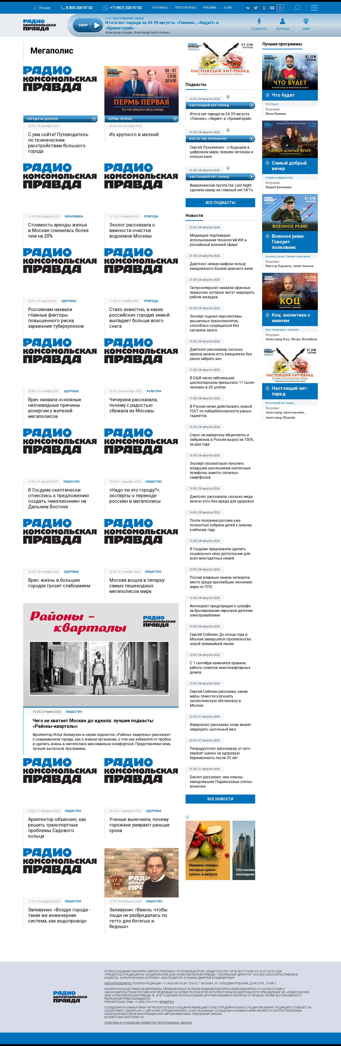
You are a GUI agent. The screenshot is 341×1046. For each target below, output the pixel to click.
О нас (228, 7)
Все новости (220, 799)
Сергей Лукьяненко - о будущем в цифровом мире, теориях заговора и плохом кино (221, 152)
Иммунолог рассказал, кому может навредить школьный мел (220, 726)
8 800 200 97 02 (79, 8)
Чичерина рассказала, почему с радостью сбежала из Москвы (133, 405)
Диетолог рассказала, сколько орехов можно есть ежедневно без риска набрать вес (221, 354)
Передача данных (42, 119)
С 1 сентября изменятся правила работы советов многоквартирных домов (220, 667)
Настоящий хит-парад (128, 18)
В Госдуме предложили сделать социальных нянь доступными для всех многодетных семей (220, 553)
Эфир (306, 29)
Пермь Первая (120, 119)
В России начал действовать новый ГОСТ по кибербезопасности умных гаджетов (221, 411)
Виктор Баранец (278, 266)
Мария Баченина (279, 187)
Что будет (283, 95)
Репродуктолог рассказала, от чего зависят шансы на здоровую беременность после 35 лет (220, 753)
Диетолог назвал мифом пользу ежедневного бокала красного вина (221, 266)
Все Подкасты (220, 202)
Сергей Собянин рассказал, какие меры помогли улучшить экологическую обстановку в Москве (219, 698)
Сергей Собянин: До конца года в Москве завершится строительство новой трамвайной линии (220, 639)
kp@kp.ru (166, 1002)
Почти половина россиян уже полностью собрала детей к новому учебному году (221, 525)
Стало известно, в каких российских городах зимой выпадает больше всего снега (139, 318)
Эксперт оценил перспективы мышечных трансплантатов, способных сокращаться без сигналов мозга (216, 323)
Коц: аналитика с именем (282, 329)
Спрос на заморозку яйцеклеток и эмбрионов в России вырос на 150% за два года (221, 439)
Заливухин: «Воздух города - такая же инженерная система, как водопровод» (59, 915)
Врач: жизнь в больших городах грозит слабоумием (59, 582)
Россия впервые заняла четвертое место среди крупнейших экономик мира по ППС (221, 582)
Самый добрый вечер (279, 177)
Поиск (297, 8)
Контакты (159, 7)
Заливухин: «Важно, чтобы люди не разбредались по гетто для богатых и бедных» (138, 918)
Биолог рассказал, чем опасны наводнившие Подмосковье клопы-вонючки (221, 781)
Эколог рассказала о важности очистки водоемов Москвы (132, 230)
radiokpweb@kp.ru (118, 983)
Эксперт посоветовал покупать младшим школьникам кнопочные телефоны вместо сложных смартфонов (220, 470)
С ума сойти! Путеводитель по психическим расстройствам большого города (58, 143)
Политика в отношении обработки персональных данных (148, 1022)
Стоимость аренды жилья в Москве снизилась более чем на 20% (58, 230)
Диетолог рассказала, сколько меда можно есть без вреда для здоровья (222, 498)
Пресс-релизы (185, 7)
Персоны (282, 29)
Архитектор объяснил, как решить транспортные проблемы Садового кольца (57, 828)
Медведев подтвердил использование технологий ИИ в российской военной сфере (218, 240)
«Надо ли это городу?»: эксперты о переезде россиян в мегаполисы (135, 495)
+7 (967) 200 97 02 (126, 8)
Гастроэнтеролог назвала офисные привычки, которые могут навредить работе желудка (222, 292)
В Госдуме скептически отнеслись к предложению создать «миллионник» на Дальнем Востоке (58, 498)
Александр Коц (278, 339)
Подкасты (259, 29)
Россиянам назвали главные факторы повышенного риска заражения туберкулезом (56, 318)
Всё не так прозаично (208, 138)
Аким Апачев (303, 266)
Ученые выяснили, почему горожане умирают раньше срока (139, 825)
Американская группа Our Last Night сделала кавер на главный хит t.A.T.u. (221, 187)
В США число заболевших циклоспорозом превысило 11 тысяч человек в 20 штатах (222, 382)
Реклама (209, 7)
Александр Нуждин (280, 417)
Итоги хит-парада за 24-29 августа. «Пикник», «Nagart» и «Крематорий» (221, 116)
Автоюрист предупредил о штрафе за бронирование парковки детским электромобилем (221, 610)
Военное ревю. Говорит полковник (288, 241)
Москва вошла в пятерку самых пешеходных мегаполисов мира (136, 585)
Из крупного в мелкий (134, 134)
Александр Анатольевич (285, 412)
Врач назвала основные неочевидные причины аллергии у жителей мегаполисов (54, 408)
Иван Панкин (276, 113)
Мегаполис (51, 51)
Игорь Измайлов (304, 339)
